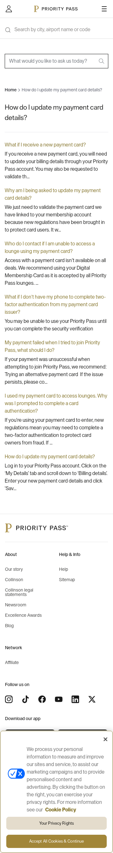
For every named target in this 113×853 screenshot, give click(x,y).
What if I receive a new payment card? (45, 144)
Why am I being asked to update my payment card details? (53, 194)
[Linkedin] (75, 699)
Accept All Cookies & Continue (56, 841)
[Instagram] (9, 699)
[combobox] (56, 61)
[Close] (105, 739)
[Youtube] (58, 699)
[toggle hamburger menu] (104, 9)
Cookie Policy (60, 809)
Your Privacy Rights (56, 823)
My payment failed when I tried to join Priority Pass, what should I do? (52, 346)
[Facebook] (42, 699)
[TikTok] (25, 699)
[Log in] (9, 9)
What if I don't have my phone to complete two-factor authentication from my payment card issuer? (55, 305)
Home (11, 90)
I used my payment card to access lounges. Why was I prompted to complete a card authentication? (56, 403)
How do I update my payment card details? (50, 456)
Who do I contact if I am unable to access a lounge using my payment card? (50, 247)
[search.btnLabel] (102, 61)
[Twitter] (92, 699)
